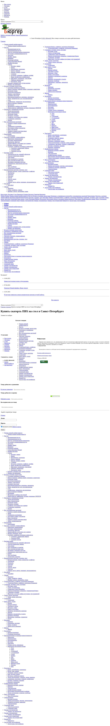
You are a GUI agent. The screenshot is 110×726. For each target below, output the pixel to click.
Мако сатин (54, 127)
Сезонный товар (49, 170)
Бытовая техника (53, 164)
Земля (9, 125)
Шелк (53, 124)
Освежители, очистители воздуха (17, 163)
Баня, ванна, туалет (50, 67)
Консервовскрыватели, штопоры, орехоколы (21, 97)
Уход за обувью (12, 166)
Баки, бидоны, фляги (54, 139)
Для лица (10, 176)
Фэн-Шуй (7, 183)
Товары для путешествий (52, 181)
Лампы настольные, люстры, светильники (60, 166)
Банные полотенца (53, 98)
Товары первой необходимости (13, 44)
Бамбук (53, 121)
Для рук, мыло (12, 179)
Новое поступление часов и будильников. (16, 281)
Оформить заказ (5, 399)
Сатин (53, 119)
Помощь (6, 16)
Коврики (50, 152)
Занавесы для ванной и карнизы (57, 76)
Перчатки (10, 188)
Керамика (10, 58)
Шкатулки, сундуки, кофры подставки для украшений (64, 59)
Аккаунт (8, 23)
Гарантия (7, 13)
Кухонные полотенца (54, 99)
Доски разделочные (13, 111)
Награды (6, 12)
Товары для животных (51, 178)
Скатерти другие (16, 151)
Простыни (51, 108)
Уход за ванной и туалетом (15, 159)
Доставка (7, 6)
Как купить (7, 4)
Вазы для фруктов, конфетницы (20, 77)
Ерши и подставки (53, 74)
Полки (50, 84)
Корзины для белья (53, 81)
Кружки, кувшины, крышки (56, 146)
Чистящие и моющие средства (16, 162)
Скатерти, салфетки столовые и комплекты (20, 146)
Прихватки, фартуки (14, 142)
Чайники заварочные (17, 80)
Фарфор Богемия (13, 63)
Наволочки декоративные (15, 139)
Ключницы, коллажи (54, 88)
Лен (52, 122)
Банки (13, 67)
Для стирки (11, 157)
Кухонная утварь (12, 91)
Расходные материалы (14, 92)
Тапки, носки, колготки (52, 60)
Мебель (47, 93)
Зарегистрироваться (22, 35)
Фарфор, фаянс (12, 57)
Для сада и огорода (53, 172)
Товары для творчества (51, 175)
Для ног (10, 177)
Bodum (7, 196)
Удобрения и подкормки (15, 126)
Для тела (10, 180)
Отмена (3, 415)
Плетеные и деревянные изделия (13, 109)
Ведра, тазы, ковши (53, 136)
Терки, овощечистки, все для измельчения (20, 98)
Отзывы (6, 10)
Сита (9, 100)
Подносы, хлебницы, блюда (56, 141)
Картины (50, 87)
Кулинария (11, 104)
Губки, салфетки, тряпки (15, 190)
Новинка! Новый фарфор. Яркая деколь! (16, 288)
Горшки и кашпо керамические (17, 123)
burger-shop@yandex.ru (9, 362)
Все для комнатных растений (12, 122)
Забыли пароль (16, 426)
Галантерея (48, 63)
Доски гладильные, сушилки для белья (59, 158)
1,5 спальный (55, 118)
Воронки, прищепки (54, 147)
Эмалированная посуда (14, 50)
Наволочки (51, 102)
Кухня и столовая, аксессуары (13, 86)
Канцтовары (8, 134)
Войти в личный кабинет (8, 35)
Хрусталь (10, 55)
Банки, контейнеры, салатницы (57, 135)
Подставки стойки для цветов (16, 128)
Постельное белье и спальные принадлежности (58, 101)
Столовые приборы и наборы (16, 87)
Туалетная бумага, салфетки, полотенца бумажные (59, 46)
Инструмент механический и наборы (59, 156)
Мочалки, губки (52, 73)
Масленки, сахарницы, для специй (21, 78)
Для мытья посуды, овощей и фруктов (19, 154)
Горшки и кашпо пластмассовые (17, 131)
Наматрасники (52, 104)
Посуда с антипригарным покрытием (19, 52)
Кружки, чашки (15, 66)
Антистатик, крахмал (14, 168)
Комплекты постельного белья (57, 111)
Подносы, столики (13, 115)
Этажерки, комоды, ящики (56, 138)
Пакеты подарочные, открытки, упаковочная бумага (63, 56)
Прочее (10, 120)
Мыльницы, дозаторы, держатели (58, 82)
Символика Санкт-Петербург (56, 54)
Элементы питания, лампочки (57, 167)
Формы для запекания (14, 84)
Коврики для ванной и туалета (57, 79)
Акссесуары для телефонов (52, 187)
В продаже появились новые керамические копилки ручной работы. (24, 294)
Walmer (3, 196)
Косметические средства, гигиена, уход (15, 169)
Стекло (10, 64)
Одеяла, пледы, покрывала (56, 110)
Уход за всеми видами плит (16, 160)
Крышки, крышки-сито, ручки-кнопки (19, 83)
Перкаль (53, 125)
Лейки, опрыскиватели (14, 132)
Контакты (7, 15)
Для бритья (11, 173)
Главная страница (6, 307)
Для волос (11, 174)
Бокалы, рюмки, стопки (18, 72)
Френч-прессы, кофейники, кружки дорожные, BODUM (24, 108)
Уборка (6, 187)
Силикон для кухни (13, 95)
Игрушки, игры (52, 51)
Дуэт (52, 113)
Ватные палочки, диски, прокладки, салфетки (21, 171)
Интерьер (47, 85)
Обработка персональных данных (44, 355)
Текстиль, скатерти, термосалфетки (14, 137)
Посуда (6, 47)
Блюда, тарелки (15, 70)
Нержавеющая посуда (14, 49)
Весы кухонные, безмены (15, 103)
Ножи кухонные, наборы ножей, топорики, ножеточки (24, 89)
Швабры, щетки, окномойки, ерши (18, 191)
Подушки (51, 107)
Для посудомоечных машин (16, 156)
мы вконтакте (8, 365)
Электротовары (49, 163)
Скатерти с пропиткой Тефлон (20, 148)
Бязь (52, 132)
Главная (3, 41)
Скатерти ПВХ (15, 149)
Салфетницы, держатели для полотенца (19, 101)
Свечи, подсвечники (54, 53)
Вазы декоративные (13, 112)
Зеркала (50, 77)
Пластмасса (48, 133)
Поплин (53, 130)
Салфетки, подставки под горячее (18, 117)
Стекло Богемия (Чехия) (15, 61)
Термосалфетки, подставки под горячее (19, 143)
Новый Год (48, 184)
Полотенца (48, 96)
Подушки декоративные (15, 140)
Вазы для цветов (12, 129)
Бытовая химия (8, 152)
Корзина (3, 23)
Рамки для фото (52, 90)
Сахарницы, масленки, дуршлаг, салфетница (61, 144)
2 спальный (54, 116)
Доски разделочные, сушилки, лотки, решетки (61, 142)
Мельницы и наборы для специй (17, 106)
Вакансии (7, 9)
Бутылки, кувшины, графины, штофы (22, 75)
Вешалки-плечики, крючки (56, 150)
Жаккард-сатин (55, 128)
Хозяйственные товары (51, 149)
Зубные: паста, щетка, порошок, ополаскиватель (22, 182)
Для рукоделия (52, 153)
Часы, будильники (50, 159)
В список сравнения (7, 389)
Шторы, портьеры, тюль (15, 145)
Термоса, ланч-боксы (14, 94)
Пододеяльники (52, 105)
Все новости (55, 300)
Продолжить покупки (19, 389)
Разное (10, 165)
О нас (5, 7)
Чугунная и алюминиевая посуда (17, 53)
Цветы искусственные (54, 91)
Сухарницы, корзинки (14, 118)
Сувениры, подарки (54, 57)
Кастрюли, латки (16, 81)
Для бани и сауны (53, 71)
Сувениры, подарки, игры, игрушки (55, 50)
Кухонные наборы (13, 60)
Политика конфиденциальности (44, 353)
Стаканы (13, 74)
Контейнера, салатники (18, 69)
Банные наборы (52, 70)
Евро (52, 115)
